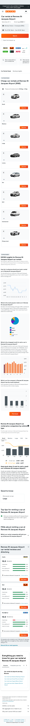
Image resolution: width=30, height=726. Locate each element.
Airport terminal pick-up (9, 40)
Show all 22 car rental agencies (9, 645)
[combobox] (6, 22)
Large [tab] (16, 438)
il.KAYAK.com (6, 719)
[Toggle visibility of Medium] (12, 330)
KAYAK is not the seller (8, 706)
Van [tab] (26, 438)
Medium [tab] (10, 438)
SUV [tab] (21, 438)
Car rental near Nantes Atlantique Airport (14, 676)
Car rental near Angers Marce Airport (13, 681)
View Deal (24, 108)
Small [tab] (3, 438)
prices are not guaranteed (8, 701)
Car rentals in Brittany (8, 721)
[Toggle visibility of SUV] (12, 332)
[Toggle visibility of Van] (12, 337)
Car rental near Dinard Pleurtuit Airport (14, 679)
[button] (28, 7)
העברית (18, 7)
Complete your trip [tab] (15, 665)
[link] (15, 414)
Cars (12, 719)
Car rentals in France (19, 719)
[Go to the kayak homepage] (10, 11)
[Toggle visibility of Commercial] (13, 334)
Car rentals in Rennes (19, 721)
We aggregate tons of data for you (12, 708)
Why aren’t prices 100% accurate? (11, 711)
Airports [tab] (5, 665)
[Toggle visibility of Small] (12, 328)
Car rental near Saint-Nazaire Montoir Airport (13, 684)
